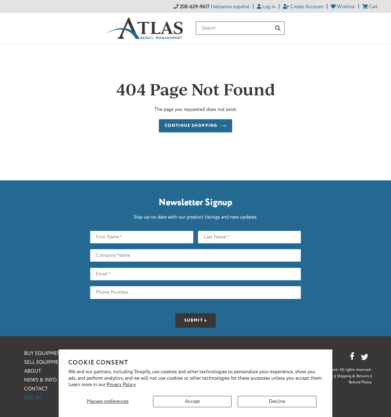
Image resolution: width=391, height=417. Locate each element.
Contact (36, 389)
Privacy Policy (121, 384)
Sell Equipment (44, 362)
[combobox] (240, 28)
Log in (32, 397)
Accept (192, 401)
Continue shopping (191, 126)
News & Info (40, 380)
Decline (277, 401)
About (32, 371)
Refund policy (360, 382)
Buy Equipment (44, 353)
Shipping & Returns (353, 376)
